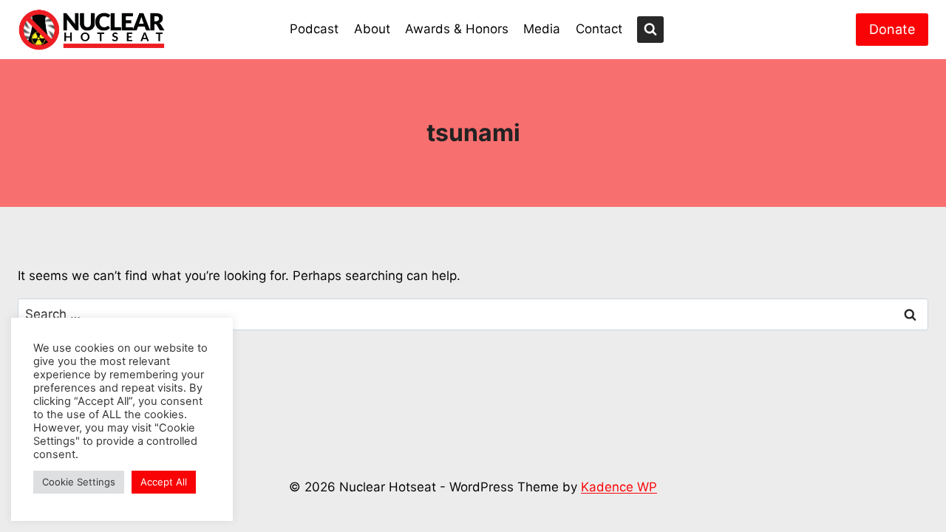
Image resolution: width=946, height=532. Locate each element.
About (372, 28)
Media (541, 28)
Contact (599, 28)
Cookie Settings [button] (78, 482)
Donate (892, 29)
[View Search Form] (650, 29)
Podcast (314, 28)
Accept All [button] (163, 482)
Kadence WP (619, 487)
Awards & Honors (456, 28)
